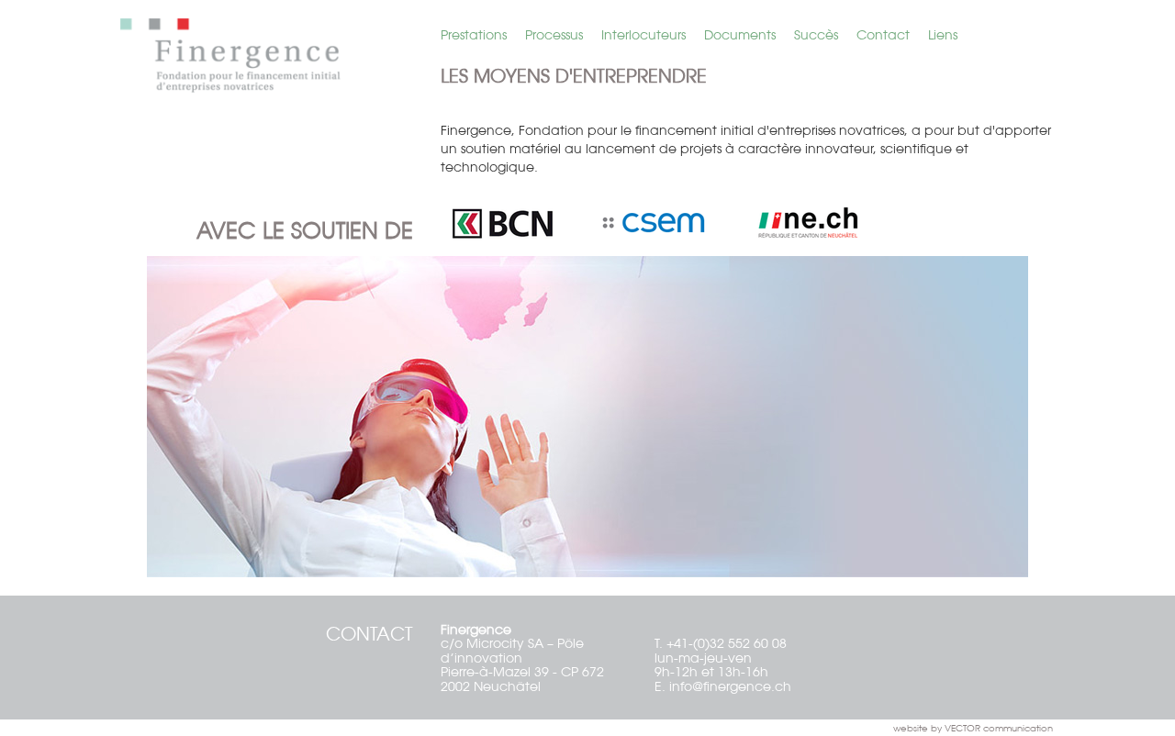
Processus (554, 35)
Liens (942, 35)
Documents (740, 35)
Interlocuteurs (643, 35)
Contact (883, 35)
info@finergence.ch (730, 686)
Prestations (474, 35)
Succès (816, 35)
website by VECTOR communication (973, 727)
